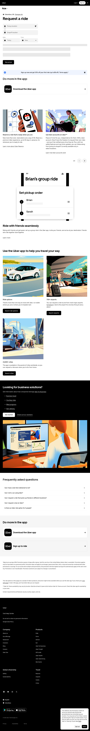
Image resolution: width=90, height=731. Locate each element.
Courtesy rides (11, 400)
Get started (9, 415)
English (7, 699)
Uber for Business (40, 392)
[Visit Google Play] (8, 710)
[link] (45, 72)
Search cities (9, 373)
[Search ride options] (23, 276)
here (79, 721)
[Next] (84, 161)
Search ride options (11, 311)
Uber (4, 3)
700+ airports (52, 299)
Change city (19, 14)
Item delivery (10, 409)
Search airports (54, 313)
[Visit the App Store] (20, 710)
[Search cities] (23, 338)
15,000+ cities (8, 362)
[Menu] (87, 2)
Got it (84, 726)
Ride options (7, 299)
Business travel (11, 396)
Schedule (50, 305)
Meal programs (11, 404)
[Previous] (79, 161)
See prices (8, 62)
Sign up (82, 3)
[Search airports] (67, 276)
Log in (76, 3)
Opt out (77, 726)
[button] (35, 26)
